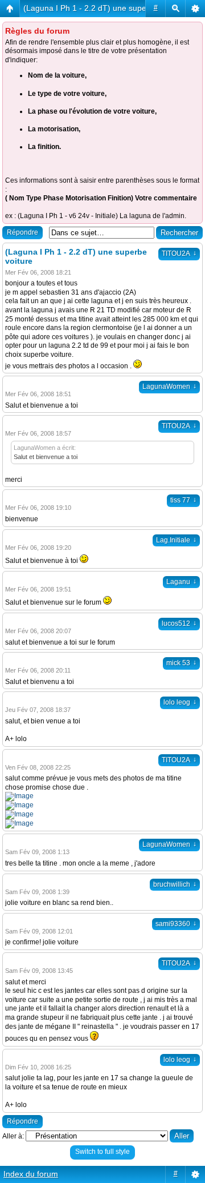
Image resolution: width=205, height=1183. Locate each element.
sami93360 (175, 924)
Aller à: (13, 1136)
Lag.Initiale (176, 540)
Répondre (22, 232)
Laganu (181, 582)
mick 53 (181, 663)
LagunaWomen (169, 387)
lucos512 (179, 623)
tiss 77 (183, 500)
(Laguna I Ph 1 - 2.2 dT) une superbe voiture (104, 8)
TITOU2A (179, 253)
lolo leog (179, 702)
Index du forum (30, 1173)
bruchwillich (174, 884)
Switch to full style (102, 1152)
